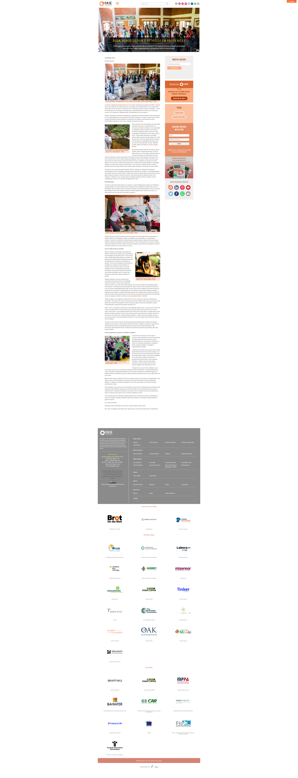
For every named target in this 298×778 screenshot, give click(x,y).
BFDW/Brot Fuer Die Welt (115, 529)
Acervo (135, 481)
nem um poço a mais (179, 117)
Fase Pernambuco (138, 465)
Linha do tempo (153, 442)
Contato (135, 498)
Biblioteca (152, 484)
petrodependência (136, 296)
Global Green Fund (183, 620)
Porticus (115, 620)
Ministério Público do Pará (183, 690)
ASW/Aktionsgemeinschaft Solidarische (115, 557)
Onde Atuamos (137, 459)
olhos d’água (153, 144)
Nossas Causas (137, 450)
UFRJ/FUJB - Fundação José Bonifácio (115, 754)
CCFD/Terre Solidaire (183, 529)
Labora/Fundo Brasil (183, 557)
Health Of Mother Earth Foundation (149, 578)
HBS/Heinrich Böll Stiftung (114, 578)
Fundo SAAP (152, 476)
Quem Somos (137, 439)
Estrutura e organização (187, 442)
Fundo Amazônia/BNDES (149, 690)
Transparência (137, 445)
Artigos (151, 493)
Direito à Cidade (137, 453)
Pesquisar (174, 68)
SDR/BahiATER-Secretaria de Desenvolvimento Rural (115, 710)
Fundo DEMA (136, 476)
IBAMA (149, 732)
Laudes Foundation (115, 640)
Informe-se (136, 489)
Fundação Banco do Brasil (115, 732)
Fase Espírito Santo (170, 462)
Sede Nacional (185, 465)
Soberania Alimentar (186, 453)
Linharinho (141, 126)
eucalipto (134, 144)
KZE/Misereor (183, 578)
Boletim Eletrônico (170, 493)
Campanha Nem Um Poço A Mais (126, 105)
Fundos (135, 472)
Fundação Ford (149, 529)
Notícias (135, 493)
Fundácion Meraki (183, 640)
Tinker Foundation (183, 599)
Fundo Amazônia (149, 599)
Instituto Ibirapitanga (115, 690)
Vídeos (167, 484)
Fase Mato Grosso (186, 462)
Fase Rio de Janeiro (154, 465)
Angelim (157, 171)
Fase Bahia (152, 462)
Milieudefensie (115, 599)
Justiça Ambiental (154, 453)
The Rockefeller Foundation (149, 620)
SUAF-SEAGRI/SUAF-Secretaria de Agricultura (183, 710)
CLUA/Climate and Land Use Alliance (149, 557)
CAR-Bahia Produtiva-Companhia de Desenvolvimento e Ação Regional (149, 711)
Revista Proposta (138, 484)
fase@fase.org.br (114, 466)
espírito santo (179, 113)
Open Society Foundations (115, 661)
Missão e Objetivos (170, 442)
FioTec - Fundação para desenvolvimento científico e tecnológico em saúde (183, 733)
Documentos (184, 484)
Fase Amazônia (137, 462)
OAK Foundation (149, 640)
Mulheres (167, 453)
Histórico (135, 442)
